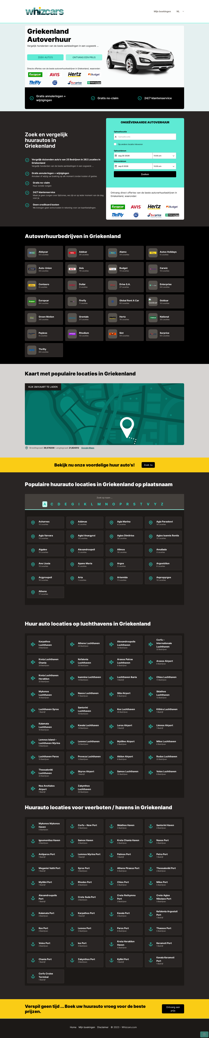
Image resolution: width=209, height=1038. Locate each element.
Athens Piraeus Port (128, 868)
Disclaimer (102, 1027)
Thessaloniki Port (166, 868)
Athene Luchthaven (89, 643)
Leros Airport (124, 725)
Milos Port (162, 882)
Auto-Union (45, 268)
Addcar (83, 251)
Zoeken (145, 174)
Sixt (121, 332)
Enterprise (166, 284)
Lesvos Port (84, 928)
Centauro (44, 284)
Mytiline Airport (125, 741)
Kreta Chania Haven (128, 840)
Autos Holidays (168, 251)
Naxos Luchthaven (88, 693)
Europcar (44, 300)
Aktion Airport (125, 756)
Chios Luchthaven (166, 677)
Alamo (123, 251)
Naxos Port (162, 840)
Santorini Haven (165, 825)
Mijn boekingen (162, 11)
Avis (81, 268)
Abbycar (43, 251)
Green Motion (46, 316)
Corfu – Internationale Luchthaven (164, 643)
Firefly (82, 300)
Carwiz (164, 268)
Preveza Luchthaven (89, 756)
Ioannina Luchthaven (89, 677)
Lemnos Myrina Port (89, 854)
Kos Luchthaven (126, 709)
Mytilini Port (45, 882)
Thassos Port (163, 928)
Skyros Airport (86, 771)
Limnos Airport (164, 725)
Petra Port (162, 854)
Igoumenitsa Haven (49, 840)
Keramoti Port (164, 943)
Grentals (84, 316)
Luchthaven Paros (49, 756)
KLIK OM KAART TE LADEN (43, 386)
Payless (43, 332)
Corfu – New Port (87, 825)
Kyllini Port (123, 959)
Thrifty (42, 349)
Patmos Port (124, 854)
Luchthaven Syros (49, 709)
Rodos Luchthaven (166, 756)
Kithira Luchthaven (166, 709)
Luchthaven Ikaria (127, 677)
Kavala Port (123, 913)
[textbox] (145, 136)
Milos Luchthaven (166, 741)
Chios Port (123, 882)
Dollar (82, 284)
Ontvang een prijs (84, 57)
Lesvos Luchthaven (89, 741)
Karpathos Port (86, 913)
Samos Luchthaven (127, 771)
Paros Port (123, 928)
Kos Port (43, 928)
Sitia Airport (123, 693)
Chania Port (45, 959)
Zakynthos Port (86, 959)
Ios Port (82, 943)
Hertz (122, 316)
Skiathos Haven (125, 825)
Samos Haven (85, 840)
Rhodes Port (85, 882)
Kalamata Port (46, 913)
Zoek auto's (45, 57)
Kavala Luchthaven (88, 725)
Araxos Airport (164, 661)
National (164, 316)
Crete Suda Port (87, 897)
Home (73, 1027)
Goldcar (164, 300)
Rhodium (84, 332)
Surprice (164, 332)
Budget (123, 268)
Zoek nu (148, 465)
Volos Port (44, 943)
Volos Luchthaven (166, 771)
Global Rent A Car (129, 300)
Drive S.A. (125, 284)
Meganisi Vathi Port (49, 868)
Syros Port (84, 868)
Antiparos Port (47, 854)
